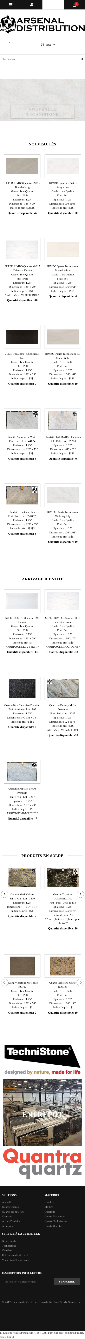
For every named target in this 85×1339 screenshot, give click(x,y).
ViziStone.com (72, 1302)
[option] (42, 100)
